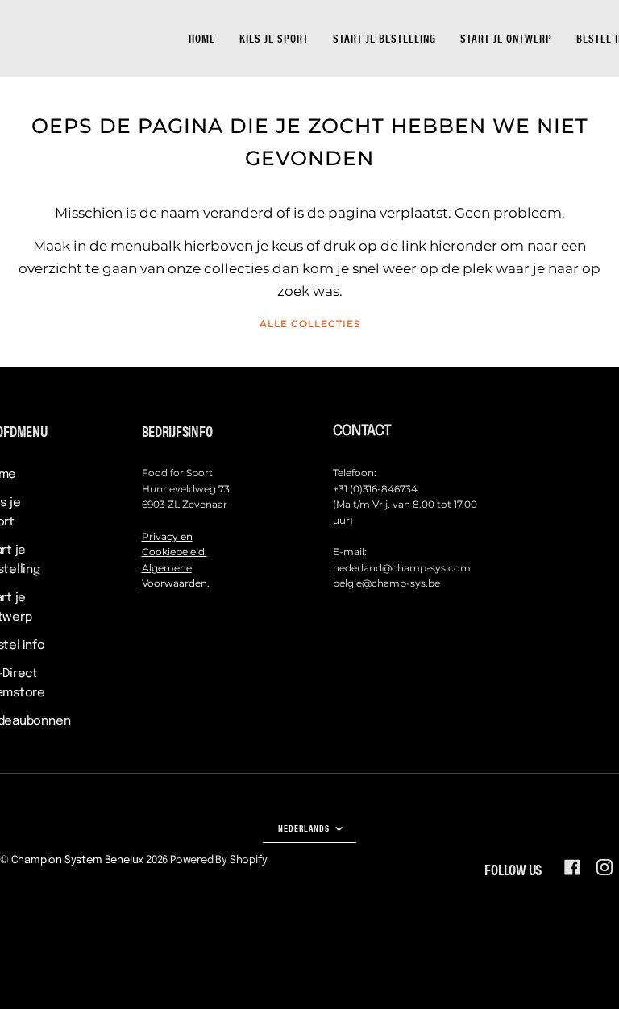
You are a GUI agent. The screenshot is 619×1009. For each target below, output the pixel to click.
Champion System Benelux (77, 860)
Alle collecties (310, 324)
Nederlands (305, 827)
